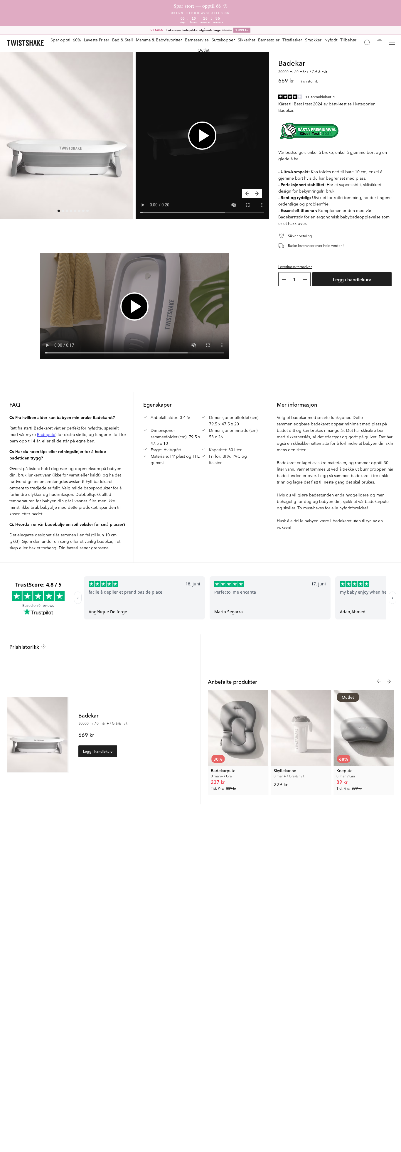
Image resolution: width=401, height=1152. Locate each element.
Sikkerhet (246, 40)
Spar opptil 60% (65, 40)
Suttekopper (223, 40)
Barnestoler (268, 40)
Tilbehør (348, 40)
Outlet (203, 50)
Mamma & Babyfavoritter (159, 40)
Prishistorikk (24, 646)
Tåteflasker (292, 40)
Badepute (46, 434)
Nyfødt (330, 40)
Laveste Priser (96, 40)
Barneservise (197, 40)
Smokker (313, 40)
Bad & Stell (122, 40)
